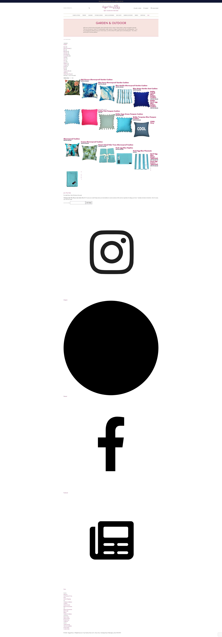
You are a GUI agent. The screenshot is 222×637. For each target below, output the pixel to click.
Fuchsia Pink (66, 56)
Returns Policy (66, 617)
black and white (67, 48)
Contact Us (66, 621)
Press (65, 597)
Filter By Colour (65, 43)
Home (64, 39)
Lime (65, 62)
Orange (65, 65)
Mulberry (65, 63)
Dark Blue (66, 53)
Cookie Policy (66, 629)
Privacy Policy (66, 627)
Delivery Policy (67, 618)
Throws (84, 15)
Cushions (90, 15)
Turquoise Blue (67, 71)
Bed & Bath (118, 15)
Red (64, 68)
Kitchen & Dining (99, 15)
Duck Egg (66, 54)
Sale (148, 15)
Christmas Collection (68, 602)
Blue (64, 50)
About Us (65, 594)
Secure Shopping (67, 599)
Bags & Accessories (109, 15)
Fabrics (136, 15)
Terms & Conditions (68, 626)
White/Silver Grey (67, 74)
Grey (65, 59)
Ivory (65, 60)
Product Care (66, 620)
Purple (65, 66)
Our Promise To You (68, 596)
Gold (65, 57)
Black (65, 47)
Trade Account (67, 624)
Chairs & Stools (76, 15)
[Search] (89, 8)
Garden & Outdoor (128, 15)
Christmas (142, 15)
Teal (64, 69)
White (65, 72)
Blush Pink (65, 51)
